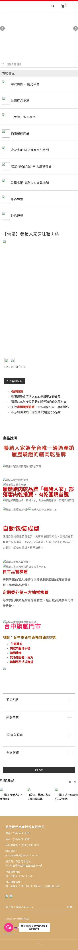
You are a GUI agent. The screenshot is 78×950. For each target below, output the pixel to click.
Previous (2, 28)
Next (75, 28)
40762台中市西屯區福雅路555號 (23, 865)
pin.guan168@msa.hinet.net (22, 855)
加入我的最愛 (14, 381)
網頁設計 (25, 919)
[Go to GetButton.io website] (9, 934)
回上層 (39, 770)
